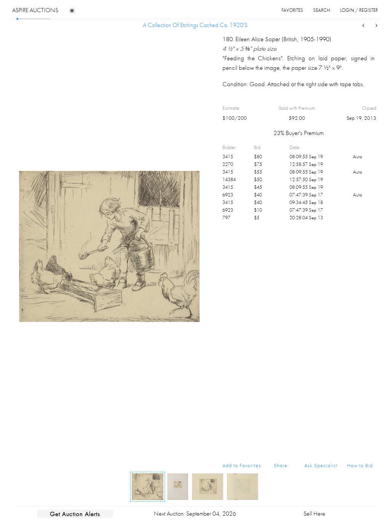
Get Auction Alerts (75, 514)
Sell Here (314, 514)
